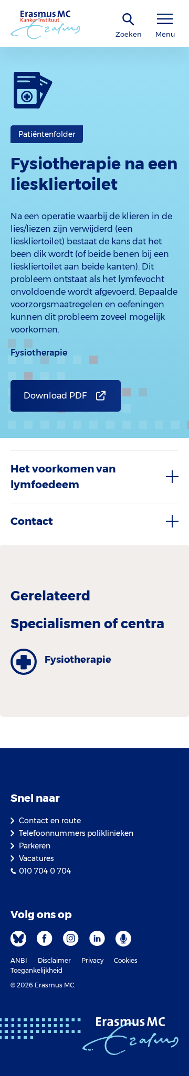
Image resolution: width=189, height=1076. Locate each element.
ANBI (18, 960)
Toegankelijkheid (36, 970)
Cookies (126, 960)
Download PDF (55, 396)
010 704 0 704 (45, 871)
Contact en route (50, 820)
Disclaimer (54, 960)
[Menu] (164, 19)
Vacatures (36, 858)
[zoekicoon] (129, 19)
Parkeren (34, 846)
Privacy (92, 960)
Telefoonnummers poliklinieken (76, 833)
